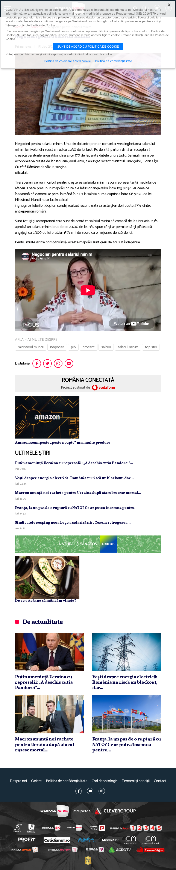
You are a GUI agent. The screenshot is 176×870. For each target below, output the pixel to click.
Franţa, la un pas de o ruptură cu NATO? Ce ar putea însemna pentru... (76, 507)
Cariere (36, 781)
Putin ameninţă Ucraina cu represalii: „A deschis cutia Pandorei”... (74, 463)
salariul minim (128, 347)
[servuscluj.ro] (150, 849)
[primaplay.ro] (97, 828)
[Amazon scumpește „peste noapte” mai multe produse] (47, 417)
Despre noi (18, 781)
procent (88, 347)
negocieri (57, 347)
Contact (160, 781)
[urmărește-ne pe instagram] (102, 791)
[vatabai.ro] (88, 860)
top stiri (151, 347)
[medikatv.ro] (110, 840)
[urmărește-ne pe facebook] (78, 791)
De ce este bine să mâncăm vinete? (45, 600)
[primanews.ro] (74, 828)
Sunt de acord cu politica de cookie (88, 46)
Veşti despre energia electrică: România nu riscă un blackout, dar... (74, 478)
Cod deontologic (104, 781)
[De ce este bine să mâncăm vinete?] (47, 577)
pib (73, 347)
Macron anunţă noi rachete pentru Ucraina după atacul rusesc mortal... (78, 492)
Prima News (55, 811)
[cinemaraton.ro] (130, 840)
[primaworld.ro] (95, 850)
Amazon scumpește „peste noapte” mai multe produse (62, 442)
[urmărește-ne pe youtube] (90, 791)
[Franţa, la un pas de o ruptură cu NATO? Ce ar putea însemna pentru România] (126, 714)
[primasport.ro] (136, 828)
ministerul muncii (31, 347)
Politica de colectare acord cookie (67, 61)
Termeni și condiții (136, 781)
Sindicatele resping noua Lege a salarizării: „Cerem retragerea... (73, 522)
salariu (106, 347)
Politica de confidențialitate (66, 781)
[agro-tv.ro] (120, 850)
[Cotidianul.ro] (57, 840)
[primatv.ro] (17, 828)
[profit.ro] (26, 840)
